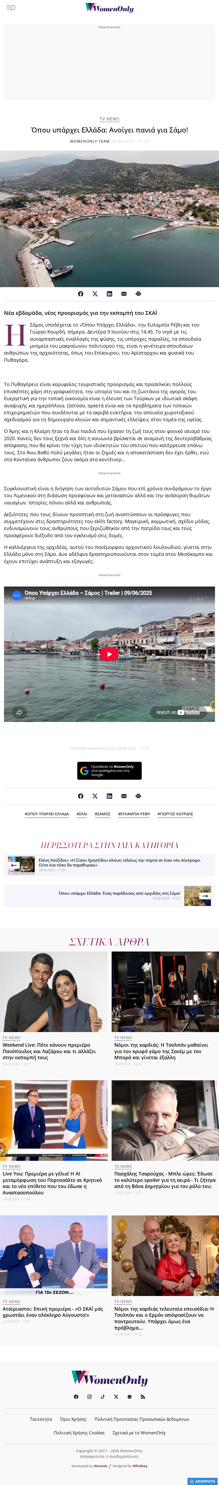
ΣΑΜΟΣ (103, 813)
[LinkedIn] (109, 294)
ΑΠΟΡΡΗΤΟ (205, 1481)
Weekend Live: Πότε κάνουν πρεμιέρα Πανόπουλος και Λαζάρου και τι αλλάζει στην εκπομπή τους (49, 1051)
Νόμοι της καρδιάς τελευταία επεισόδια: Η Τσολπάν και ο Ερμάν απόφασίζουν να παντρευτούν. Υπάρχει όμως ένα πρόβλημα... (164, 1318)
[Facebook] (80, 294)
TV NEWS (110, 119)
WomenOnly (109, 1379)
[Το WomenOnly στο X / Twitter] (116, 1397)
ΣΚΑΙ (83, 813)
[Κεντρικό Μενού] (11, 8)
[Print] (138, 294)
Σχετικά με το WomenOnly (139, 1433)
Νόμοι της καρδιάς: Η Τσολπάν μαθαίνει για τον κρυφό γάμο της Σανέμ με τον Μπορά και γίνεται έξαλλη (161, 1051)
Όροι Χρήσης (73, 1419)
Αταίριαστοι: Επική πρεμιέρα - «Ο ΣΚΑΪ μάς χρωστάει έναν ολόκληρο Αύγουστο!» (53, 1312)
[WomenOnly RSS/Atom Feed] (143, 1397)
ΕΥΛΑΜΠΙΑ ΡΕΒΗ (135, 813)
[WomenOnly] (109, 8)
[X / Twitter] (95, 294)
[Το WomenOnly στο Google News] (129, 1397)
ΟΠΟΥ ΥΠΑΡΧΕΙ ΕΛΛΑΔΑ (48, 813)
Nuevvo (100, 1465)
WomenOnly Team (90, 141)
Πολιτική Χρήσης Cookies (79, 1433)
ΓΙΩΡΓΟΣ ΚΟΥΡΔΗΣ (176, 813)
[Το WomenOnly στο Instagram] (89, 1397)
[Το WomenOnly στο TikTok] (103, 1397)
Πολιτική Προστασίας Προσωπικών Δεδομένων (142, 1419)
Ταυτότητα (41, 1419)
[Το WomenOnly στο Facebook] (76, 1397)
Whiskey (140, 1465)
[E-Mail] (124, 294)
